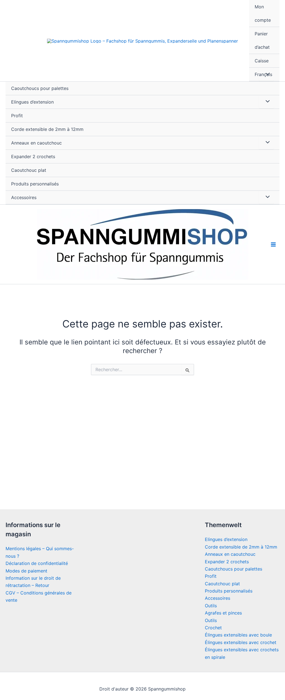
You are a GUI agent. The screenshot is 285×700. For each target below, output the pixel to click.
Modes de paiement (26, 571)
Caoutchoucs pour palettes (39, 88)
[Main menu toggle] (273, 244)
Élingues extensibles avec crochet (240, 642)
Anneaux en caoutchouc (36, 143)
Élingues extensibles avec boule (238, 635)
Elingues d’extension (32, 102)
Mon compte (263, 13)
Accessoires (23, 197)
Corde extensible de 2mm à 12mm (47, 129)
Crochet (213, 627)
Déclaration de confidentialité (37, 563)
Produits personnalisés (35, 184)
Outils (211, 605)
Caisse (262, 60)
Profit (17, 115)
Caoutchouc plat (28, 170)
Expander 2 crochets (33, 156)
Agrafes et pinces (223, 613)
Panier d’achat (262, 40)
